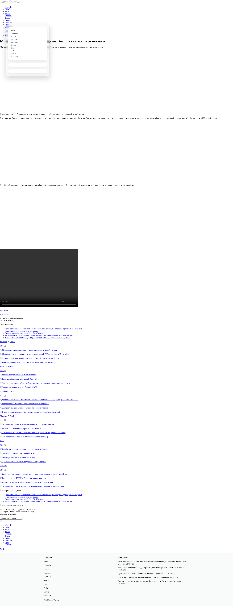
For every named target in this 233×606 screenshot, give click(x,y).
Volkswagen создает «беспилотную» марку (19, 457)
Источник (4, 310)
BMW (7, 9)
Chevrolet (8, 22)
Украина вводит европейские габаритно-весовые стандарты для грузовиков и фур (39, 335)
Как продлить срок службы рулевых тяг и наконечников (24, 408)
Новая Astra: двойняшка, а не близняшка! (22, 331)
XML (2, 549)
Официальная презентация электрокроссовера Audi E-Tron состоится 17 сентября (35, 354)
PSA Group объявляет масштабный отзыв (18, 453)
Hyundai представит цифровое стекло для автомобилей (24, 449)
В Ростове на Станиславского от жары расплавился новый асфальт (29, 350)
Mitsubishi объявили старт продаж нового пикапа (21, 428)
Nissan (7, 14)
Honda (7, 20)
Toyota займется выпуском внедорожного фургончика (23, 462)
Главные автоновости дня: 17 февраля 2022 (19, 387)
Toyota (7, 18)
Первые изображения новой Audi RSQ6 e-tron (24, 333)
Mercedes (8, 7)
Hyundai (8, 16)
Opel (7, 24)
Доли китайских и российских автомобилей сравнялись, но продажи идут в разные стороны (43, 329)
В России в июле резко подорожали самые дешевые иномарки (27, 362)
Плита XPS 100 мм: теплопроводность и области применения (27, 482)
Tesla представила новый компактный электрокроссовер (24, 437)
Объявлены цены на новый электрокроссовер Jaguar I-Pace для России (30, 358)
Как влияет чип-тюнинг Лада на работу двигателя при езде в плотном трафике (37, 338)
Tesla (7, 11)
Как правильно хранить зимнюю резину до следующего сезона (27, 424)
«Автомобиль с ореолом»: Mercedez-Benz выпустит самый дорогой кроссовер (33, 433)
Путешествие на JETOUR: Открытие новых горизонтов (24, 478)
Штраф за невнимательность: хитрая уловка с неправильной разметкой (30, 412)
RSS (2, 346)
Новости (3, 466)
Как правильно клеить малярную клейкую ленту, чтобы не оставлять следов (33, 486)
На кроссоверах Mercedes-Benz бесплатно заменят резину (25, 404)
